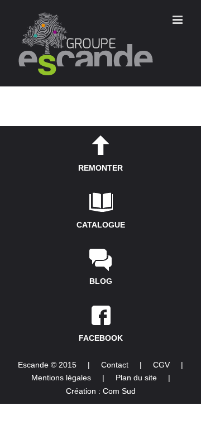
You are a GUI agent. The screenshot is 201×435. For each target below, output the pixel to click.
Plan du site (136, 377)
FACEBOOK (101, 338)
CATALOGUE (100, 224)
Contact (114, 364)
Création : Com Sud (101, 390)
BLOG (100, 281)
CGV (161, 364)
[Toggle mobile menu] (178, 20)
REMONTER (100, 167)
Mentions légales (61, 377)
